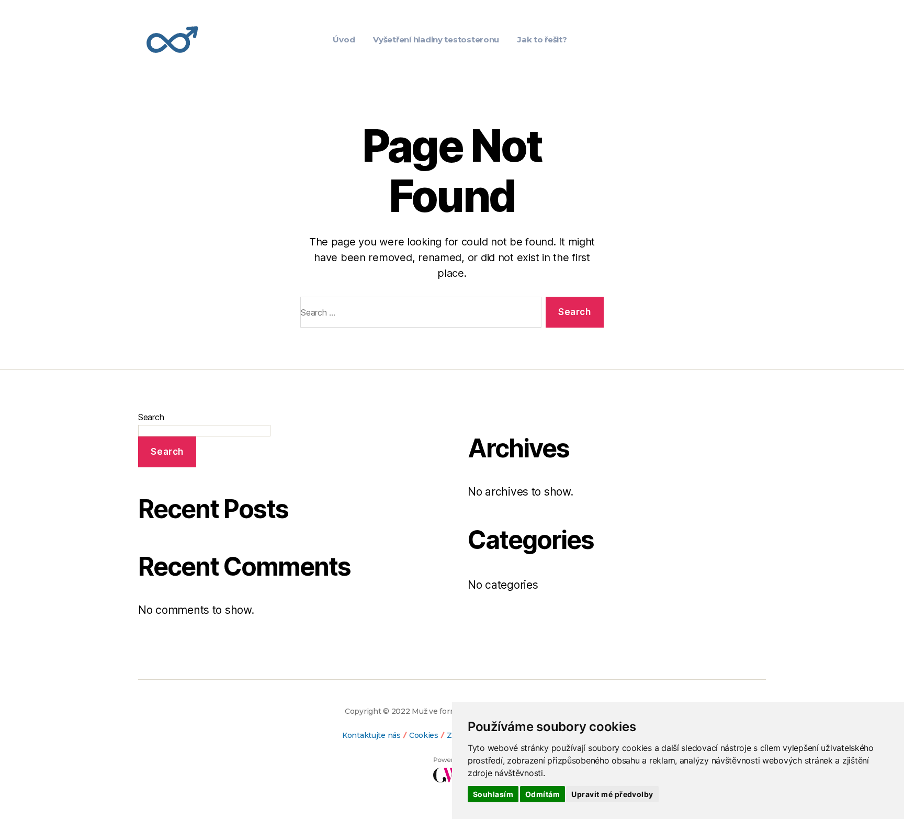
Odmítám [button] (542, 794)
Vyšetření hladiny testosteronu (436, 39)
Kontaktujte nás (371, 735)
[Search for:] (418, 314)
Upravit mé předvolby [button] (612, 794)
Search (151, 417)
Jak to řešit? (542, 39)
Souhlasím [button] (493, 794)
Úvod (344, 39)
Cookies (423, 735)
